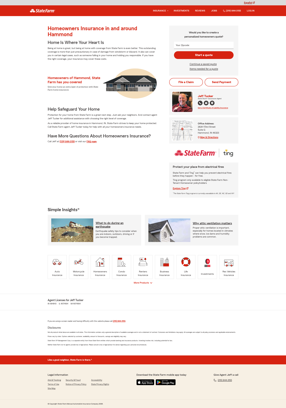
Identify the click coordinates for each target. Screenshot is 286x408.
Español (248, 2)
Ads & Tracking (54, 380)
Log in (250, 11)
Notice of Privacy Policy (76, 384)
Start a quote (204, 55)
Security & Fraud (73, 380)
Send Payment (221, 82)
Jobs (214, 11)
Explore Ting (179, 188)
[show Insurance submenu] (167, 10)
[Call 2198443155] (200, 103)
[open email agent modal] (206, 103)
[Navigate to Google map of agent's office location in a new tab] (212, 103)
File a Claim (186, 82)
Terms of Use (53, 384)
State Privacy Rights (100, 384)
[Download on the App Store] (145, 382)
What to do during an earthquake (109, 225)
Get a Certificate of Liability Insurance (213, 108)
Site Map (52, 388)
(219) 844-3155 (233, 11)
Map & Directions (209, 137)
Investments (181, 11)
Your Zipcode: (183, 45)
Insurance (159, 11)
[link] (42, 11)
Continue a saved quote (203, 64)
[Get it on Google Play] (166, 382)
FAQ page (92, 141)
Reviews (200, 11)
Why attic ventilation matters (212, 223)
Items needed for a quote (204, 68)
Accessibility (96, 380)
